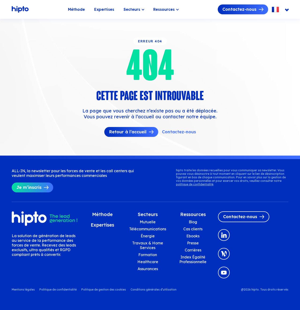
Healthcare (147, 261)
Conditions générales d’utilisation (153, 289)
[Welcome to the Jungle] (224, 254)
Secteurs (132, 9)
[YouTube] (224, 272)
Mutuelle (148, 222)
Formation (147, 254)
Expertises (104, 9)
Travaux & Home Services (147, 245)
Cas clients (192, 229)
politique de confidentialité (194, 184)
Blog (193, 222)
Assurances (148, 268)
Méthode (76, 9)
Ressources (164, 9)
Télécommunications (147, 229)
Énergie (148, 236)
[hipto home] (20, 9)
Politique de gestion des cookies (103, 289)
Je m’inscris (28, 187)
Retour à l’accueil (127, 131)
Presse (193, 243)
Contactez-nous (239, 9)
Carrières (193, 250)
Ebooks (192, 236)
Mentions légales (23, 289)
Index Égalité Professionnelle (192, 259)
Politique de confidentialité (58, 289)
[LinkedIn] (224, 235)
